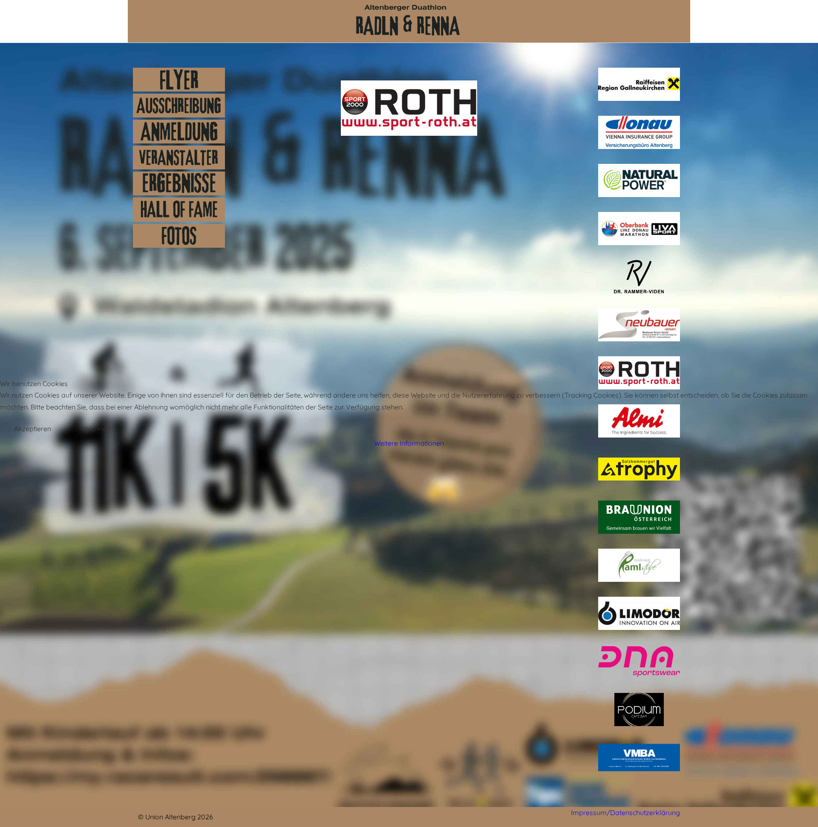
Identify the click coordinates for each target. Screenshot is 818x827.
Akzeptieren (32, 428)
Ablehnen (95, 428)
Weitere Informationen (409, 443)
